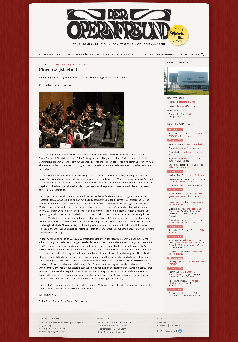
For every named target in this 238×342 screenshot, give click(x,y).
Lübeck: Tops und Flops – (185, 253)
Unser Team (162, 322)
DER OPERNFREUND (49, 318)
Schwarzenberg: (186, 144)
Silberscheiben (104, 329)
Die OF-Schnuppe (105, 332)
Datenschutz (175, 325)
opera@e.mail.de (56, 331)
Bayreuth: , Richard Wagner (185, 186)
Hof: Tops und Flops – (187, 263)
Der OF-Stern (120, 329)
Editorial (46, 54)
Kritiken (63, 54)
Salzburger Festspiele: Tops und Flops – (186, 166)
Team (183, 54)
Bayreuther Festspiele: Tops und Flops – (187, 180)
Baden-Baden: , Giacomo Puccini (186, 153)
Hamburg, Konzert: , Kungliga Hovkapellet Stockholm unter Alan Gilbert (185, 274)
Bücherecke (121, 325)
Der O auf (166, 331)
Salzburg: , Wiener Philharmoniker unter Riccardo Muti (185, 294)
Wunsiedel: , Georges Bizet (185, 148)
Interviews (128, 322)
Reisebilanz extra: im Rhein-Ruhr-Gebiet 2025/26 (184, 283)
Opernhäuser (83, 54)
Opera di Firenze (78, 64)
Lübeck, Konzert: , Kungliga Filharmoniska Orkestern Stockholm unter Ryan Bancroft (187, 212)
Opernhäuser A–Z (105, 325)
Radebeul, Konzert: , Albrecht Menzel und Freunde (187, 195)
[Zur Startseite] (119, 24)
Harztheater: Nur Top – (187, 203)
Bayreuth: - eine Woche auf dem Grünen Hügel (187, 159)
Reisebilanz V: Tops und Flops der (187, 231)
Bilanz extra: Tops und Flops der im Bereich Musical (187, 135)
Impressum (162, 325)
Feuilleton (105, 54)
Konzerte (61, 64)
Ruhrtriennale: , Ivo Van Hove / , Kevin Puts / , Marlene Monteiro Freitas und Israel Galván (186, 244)
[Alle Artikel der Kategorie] (187, 81)
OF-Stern (147, 54)
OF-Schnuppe (166, 54)
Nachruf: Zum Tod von (186, 175)
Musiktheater (103, 322)
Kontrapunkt (127, 54)
